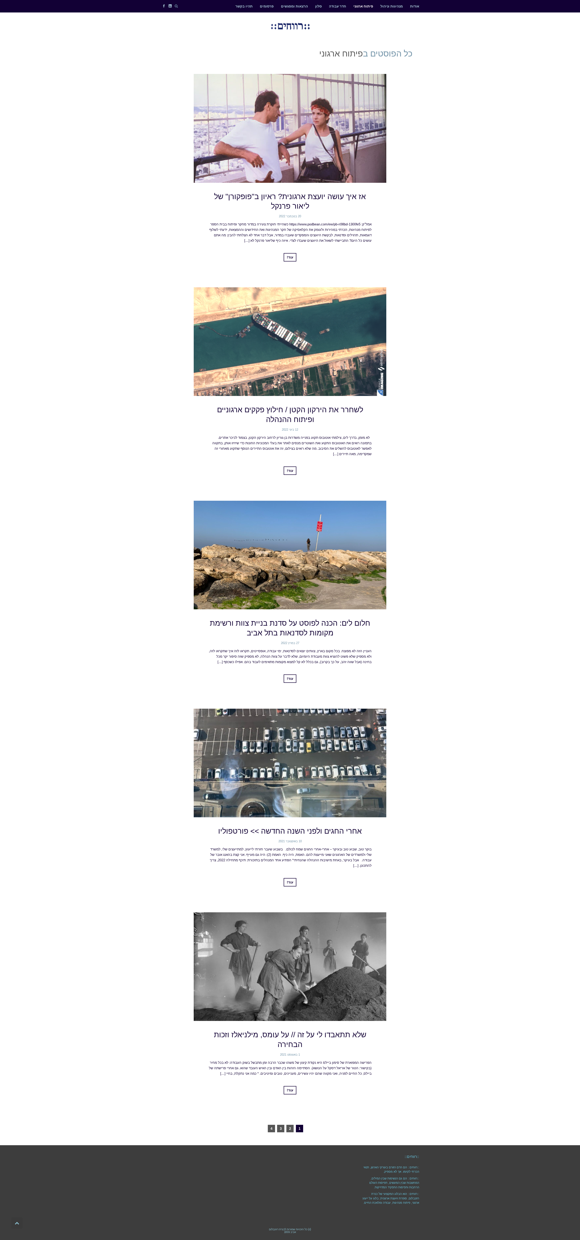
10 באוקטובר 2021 (290, 841)
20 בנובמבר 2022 (290, 216)
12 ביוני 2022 (290, 429)
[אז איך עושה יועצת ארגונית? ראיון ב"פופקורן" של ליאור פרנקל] (290, 128)
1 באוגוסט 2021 (290, 1054)
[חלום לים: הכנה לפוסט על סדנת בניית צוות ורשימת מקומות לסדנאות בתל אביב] (290, 555)
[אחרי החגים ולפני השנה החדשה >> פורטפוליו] (290, 763)
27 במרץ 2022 (290, 643)
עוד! (290, 257)
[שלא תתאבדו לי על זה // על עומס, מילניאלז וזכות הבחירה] (290, 966)
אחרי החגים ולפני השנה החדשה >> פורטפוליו (290, 831)
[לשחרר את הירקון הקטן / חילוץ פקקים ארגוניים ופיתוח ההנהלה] (290, 341)
